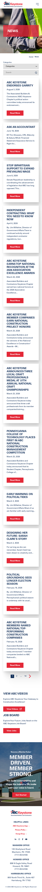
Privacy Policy (20, 830)
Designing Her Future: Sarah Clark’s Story (17, 536)
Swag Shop (20, 834)
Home (31, 57)
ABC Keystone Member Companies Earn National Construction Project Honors (21, 321)
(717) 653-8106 (21, 855)
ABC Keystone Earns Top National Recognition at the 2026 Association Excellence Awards (21, 267)
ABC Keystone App (20, 826)
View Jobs (11, 731)
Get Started (21, 795)
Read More (15, 113)
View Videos (12, 709)
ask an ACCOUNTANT (21, 127)
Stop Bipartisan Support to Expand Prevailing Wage (20, 169)
